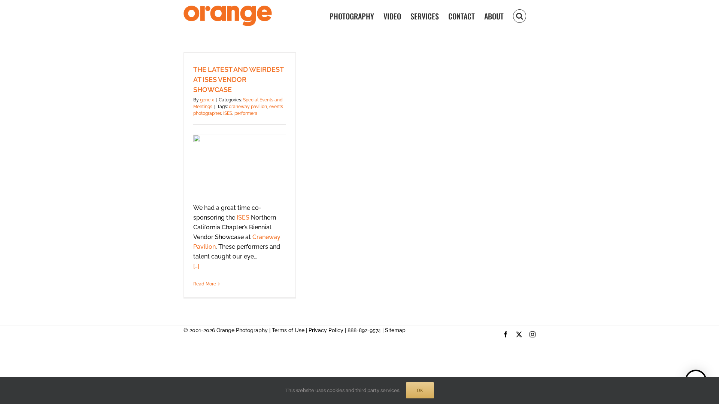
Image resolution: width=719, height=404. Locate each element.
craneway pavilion (248, 106)
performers (245, 113)
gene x (207, 99)
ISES (227, 113)
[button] (519, 15)
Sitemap (395, 330)
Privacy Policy (326, 330)
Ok (420, 390)
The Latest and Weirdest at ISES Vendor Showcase (238, 79)
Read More (204, 284)
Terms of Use (288, 330)
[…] (196, 266)
